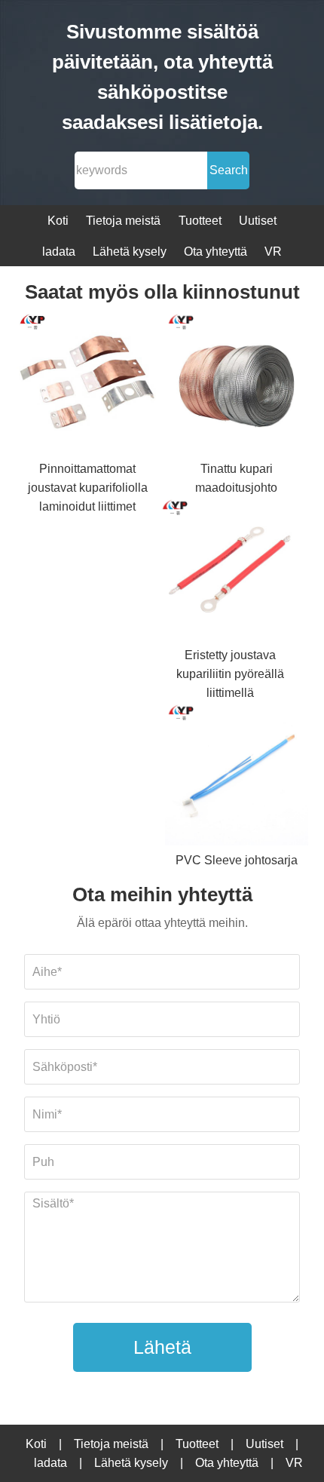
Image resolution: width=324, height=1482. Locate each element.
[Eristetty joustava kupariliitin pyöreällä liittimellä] (230, 571)
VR (273, 251)
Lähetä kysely (130, 251)
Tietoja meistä (123, 220)
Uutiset (258, 220)
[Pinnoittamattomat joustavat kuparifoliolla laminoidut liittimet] (88, 385)
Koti (58, 220)
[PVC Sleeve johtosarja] (236, 776)
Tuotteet (200, 220)
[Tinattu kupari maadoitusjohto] (236, 385)
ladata (58, 251)
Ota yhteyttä (215, 251)
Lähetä (162, 1347)
